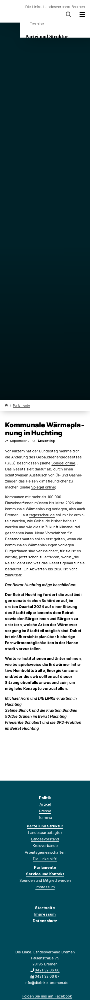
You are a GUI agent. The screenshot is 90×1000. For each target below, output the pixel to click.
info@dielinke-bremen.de (46, 982)
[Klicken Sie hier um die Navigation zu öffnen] (82, 15)
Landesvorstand (45, 839)
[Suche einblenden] (69, 15)
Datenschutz (45, 920)
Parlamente (21, 405)
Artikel (45, 804)
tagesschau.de (42, 515)
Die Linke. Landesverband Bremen (55, 7)
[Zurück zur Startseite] (6, 405)
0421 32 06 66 (47, 970)
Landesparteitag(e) (45, 832)
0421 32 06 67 (47, 976)
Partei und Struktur (46, 36)
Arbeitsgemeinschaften (45, 852)
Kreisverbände (45, 845)
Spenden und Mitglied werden (45, 880)
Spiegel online (63, 463)
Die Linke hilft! (45, 858)
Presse (45, 811)
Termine (37, 24)
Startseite (45, 907)
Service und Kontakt (45, 873)
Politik (45, 797)
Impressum (45, 887)
